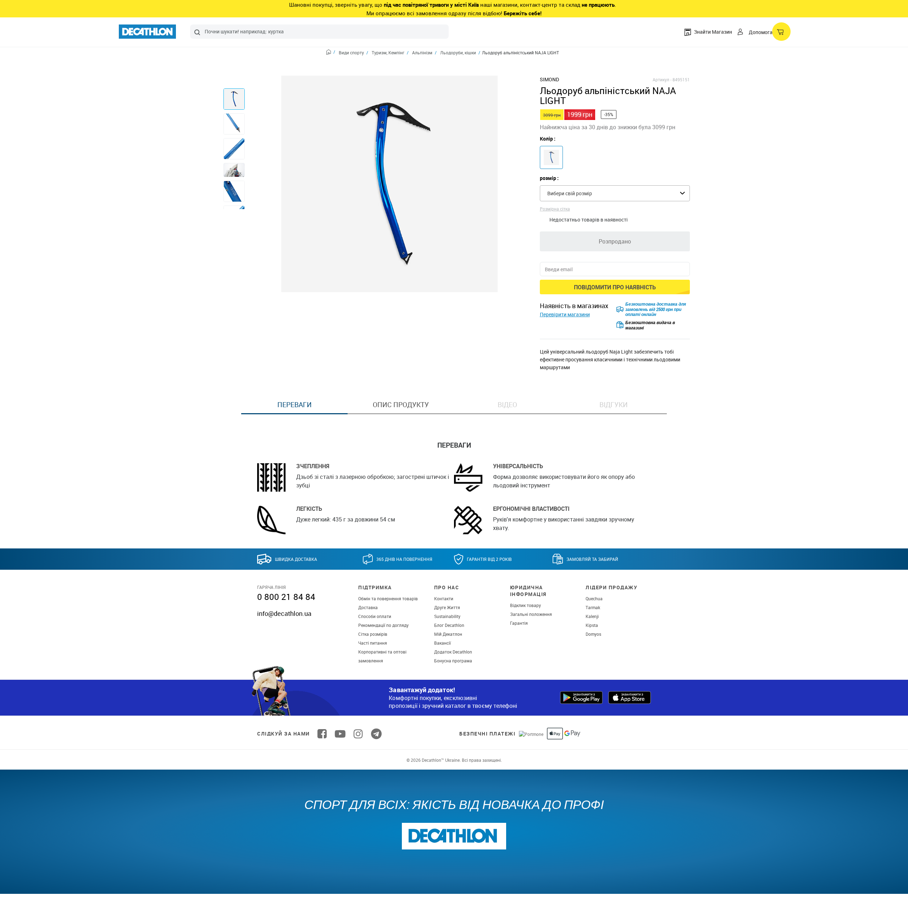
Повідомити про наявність (615, 287)
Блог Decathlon (449, 625)
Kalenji (592, 616)
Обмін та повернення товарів (388, 598)
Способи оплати (374, 616)
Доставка (368, 607)
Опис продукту (401, 404)
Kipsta (592, 625)
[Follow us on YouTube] (340, 733)
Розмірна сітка (555, 209)
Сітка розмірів (372, 634)
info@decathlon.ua (284, 613)
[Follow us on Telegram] (376, 733)
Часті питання (372, 643)
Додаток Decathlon (453, 652)
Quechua (594, 598)
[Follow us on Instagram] (358, 733)
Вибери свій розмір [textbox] (569, 193)
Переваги (294, 404)
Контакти (443, 598)
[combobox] (319, 31)
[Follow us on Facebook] (322, 733)
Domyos (593, 634)
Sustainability (447, 616)
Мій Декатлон (448, 634)
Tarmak (593, 607)
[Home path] (331, 53)
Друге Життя (447, 607)
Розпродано (615, 241)
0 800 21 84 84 (286, 596)
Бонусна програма (453, 660)
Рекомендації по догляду (383, 625)
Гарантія (519, 623)
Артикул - (662, 79)
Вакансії (442, 643)
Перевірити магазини (565, 314)
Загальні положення (531, 614)
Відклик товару (525, 605)
